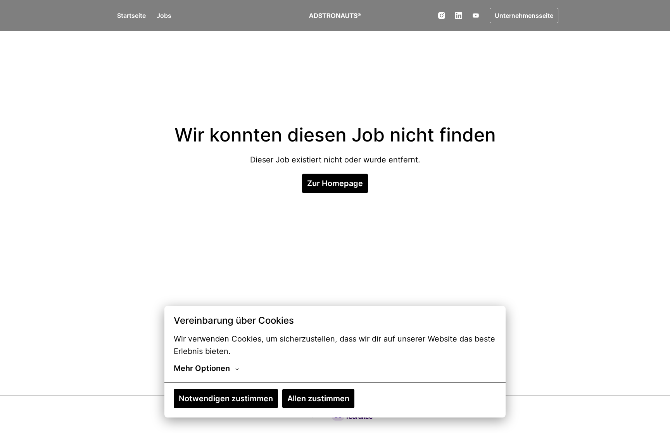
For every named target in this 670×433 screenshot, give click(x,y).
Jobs (164, 15)
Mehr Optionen (202, 368)
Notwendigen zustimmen (226, 398)
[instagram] (441, 15)
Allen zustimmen (318, 398)
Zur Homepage (335, 183)
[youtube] (476, 15)
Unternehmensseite (524, 15)
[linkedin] (458, 15)
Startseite (131, 15)
